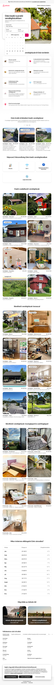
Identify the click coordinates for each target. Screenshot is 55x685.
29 (20, 51)
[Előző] (24, 125)
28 (17, 51)
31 (7, 53)
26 (12, 51)
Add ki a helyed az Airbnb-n (44, 5)
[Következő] (29, 125)
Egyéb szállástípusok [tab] (16, 634)
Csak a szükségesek (25, 676)
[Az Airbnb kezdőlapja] (6, 5)
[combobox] (17, 26)
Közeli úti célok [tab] (6, 634)
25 (9, 51)
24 (7, 51)
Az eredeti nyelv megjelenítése (39, 1)
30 (22, 51)
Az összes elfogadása (11, 676)
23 (22, 48)
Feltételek (30, 682)
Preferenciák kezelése (40, 676)
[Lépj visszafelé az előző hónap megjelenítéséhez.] (7, 34)
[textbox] (11, 31)
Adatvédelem (24, 682)
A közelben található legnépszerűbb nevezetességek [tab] (34, 634)
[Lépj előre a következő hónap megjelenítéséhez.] (22, 34)
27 (14, 51)
